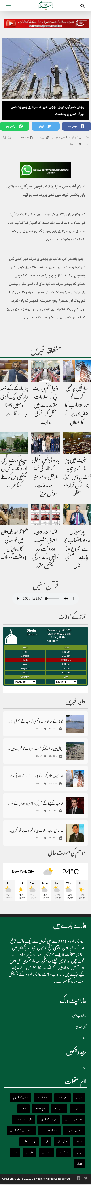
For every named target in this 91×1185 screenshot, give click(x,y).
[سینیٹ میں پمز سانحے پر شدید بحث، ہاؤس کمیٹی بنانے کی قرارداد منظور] (77, 442)
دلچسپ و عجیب (23, 1119)
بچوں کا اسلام (20, 1097)
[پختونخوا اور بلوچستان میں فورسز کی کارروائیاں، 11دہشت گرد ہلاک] (14, 514)
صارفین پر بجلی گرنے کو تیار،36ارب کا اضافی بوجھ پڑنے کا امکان (76, 405)
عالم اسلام (62, 1141)
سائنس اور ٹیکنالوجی (21, 1130)
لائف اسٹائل (29, 1141)
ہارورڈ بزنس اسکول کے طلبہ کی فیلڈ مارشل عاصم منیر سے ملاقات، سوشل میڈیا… (45, 477)
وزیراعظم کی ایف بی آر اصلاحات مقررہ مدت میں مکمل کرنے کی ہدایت (45, 405)
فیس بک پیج (81, 1027)
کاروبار (56, 137)
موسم (79, 1152)
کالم (15, 1152)
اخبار (85, 1067)
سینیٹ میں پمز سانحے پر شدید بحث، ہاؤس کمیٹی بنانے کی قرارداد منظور (77, 477)
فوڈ (46, 1141)
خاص (64, 137)
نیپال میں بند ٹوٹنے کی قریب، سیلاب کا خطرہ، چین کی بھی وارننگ (35, 748)
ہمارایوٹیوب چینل (79, 1015)
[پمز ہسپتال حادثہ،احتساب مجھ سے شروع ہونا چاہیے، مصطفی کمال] (77, 514)
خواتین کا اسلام (48, 1119)
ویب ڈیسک (40, 137)
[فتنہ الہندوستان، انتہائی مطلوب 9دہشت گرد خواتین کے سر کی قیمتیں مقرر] (45, 514)
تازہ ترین (73, 137)
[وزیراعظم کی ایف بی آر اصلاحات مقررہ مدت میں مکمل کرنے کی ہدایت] (45, 371)
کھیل (79, 1163)
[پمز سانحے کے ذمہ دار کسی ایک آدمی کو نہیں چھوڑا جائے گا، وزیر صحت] (14, 371)
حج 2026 (40, 1108)
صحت (79, 1141)
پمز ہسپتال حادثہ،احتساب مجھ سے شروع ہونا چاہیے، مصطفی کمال (76, 549)
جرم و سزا (59, 1108)
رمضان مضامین (49, 1130)
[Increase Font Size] (9, 138)
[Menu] (8, 5)
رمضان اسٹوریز (74, 1130)
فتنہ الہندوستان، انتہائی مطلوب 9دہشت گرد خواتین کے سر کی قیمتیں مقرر (45, 549)
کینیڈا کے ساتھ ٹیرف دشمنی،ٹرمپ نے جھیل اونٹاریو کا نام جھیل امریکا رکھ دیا (35, 721)
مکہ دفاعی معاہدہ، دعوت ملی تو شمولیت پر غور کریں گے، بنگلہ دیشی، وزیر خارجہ (35, 830)
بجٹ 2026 (43, 1097)
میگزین (64, 1152)
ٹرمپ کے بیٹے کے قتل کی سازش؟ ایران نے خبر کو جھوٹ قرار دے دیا (35, 803)
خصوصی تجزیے (73, 1119)
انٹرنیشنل (62, 1097)
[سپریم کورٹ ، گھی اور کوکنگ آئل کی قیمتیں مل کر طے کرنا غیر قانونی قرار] (14, 442)
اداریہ (79, 1097)
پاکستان (84, 137)
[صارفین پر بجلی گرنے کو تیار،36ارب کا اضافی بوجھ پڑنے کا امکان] (77, 371)
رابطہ (84, 1038)
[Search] (82, 6)
